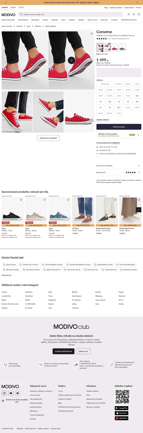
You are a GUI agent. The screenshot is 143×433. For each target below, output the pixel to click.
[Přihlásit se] (128, 14)
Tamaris (4, 292)
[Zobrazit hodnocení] (138, 172)
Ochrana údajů (55, 428)
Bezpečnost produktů (94, 399)
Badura (51, 304)
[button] (25, 60)
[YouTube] (10, 393)
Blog (106, 7)
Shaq (97, 304)
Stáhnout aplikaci (116, 7)
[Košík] (138, 14)
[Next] (138, 209)
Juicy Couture (100, 300)
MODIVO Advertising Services (69, 407)
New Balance (77, 296)
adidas (74, 304)
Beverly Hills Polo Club (10, 304)
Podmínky (20, 428)
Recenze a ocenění (93, 407)
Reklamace (34, 411)
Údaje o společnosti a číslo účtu (69, 395)
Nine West (29, 296)
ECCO (121, 300)
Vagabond (52, 300)
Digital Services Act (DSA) (95, 403)
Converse (104, 31)
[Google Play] (121, 408)
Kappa (121, 292)
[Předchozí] (5, 2)
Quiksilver (29, 292)
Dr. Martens (76, 300)
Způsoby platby (35, 407)
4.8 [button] (112, 39)
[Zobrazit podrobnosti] (138, 165)
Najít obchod (129, 7)
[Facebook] (17, 393)
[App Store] (121, 413)
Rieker (4, 300)
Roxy (50, 292)
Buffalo (98, 292)
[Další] (137, 2)
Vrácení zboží (35, 395)
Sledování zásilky (36, 403)
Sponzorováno (6, 196)
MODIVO (116, 143)
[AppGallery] (121, 418)
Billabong (98, 296)
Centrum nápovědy (37, 415)
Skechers (122, 296)
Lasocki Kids (6, 296)
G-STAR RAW (30, 304)
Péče (88, 395)
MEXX (27, 300)
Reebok (74, 292)
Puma (50, 296)
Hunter (121, 304)
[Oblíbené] (133, 14)
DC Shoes (28, 308)
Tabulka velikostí (92, 391)
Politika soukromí (43, 428)
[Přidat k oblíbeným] (92, 33)
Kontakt (33, 419)
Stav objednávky (36, 399)
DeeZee (4, 308)
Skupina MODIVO (65, 399)
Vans (50, 308)
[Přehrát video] (71, 60)
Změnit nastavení (30, 428)
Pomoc (138, 7)
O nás (60, 391)
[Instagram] (4, 393)
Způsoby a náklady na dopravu (41, 391)
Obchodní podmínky (65, 411)
